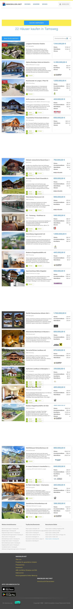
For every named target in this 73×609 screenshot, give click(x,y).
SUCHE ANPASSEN (36, 23)
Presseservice (20, 565)
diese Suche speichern (11, 38)
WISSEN (44, 4)
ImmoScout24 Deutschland (45, 581)
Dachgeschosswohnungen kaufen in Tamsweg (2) (12, 534)
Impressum (19, 567)
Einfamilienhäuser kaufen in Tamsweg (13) (11, 538)
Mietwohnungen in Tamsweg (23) (9, 530)
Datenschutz (20, 573)
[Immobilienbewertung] (16, 603)
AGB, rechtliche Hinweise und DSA (26, 570)
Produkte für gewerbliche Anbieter (26, 562)
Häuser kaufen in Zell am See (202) (52, 530)
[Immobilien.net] (12, 4)
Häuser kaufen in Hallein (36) (51, 536)
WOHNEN (27, 4)
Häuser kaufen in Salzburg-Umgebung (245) (54, 528)
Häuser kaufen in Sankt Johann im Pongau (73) (55, 534)
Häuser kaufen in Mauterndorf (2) (33, 534)
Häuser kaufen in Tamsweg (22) (8, 536)
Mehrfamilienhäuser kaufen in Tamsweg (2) (11, 542)
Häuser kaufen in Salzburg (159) (52, 532)
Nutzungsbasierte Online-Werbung (26, 575)
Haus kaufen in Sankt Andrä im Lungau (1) (35, 538)
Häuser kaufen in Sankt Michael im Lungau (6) (35, 530)
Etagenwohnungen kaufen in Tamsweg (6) (11, 532)
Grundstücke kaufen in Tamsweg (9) (9, 546)
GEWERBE (36, 4)
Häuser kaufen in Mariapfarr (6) (32, 528)
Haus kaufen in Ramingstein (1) (32, 536)
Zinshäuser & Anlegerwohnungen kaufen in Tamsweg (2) (14, 549)
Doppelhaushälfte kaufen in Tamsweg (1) (10, 544)
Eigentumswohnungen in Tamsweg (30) (10, 528)
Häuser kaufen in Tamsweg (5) (32, 532)
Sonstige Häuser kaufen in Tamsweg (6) (10, 540)
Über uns (18, 559)
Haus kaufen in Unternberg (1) (32, 540)
